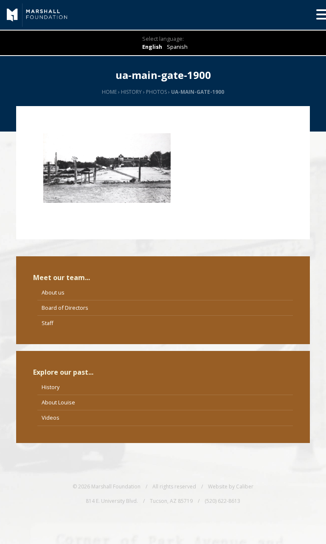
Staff (47, 323)
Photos (156, 91)
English (152, 46)
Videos (50, 417)
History (131, 91)
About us (53, 292)
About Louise (58, 402)
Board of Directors (65, 307)
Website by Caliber (230, 486)
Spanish (177, 46)
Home (109, 91)
